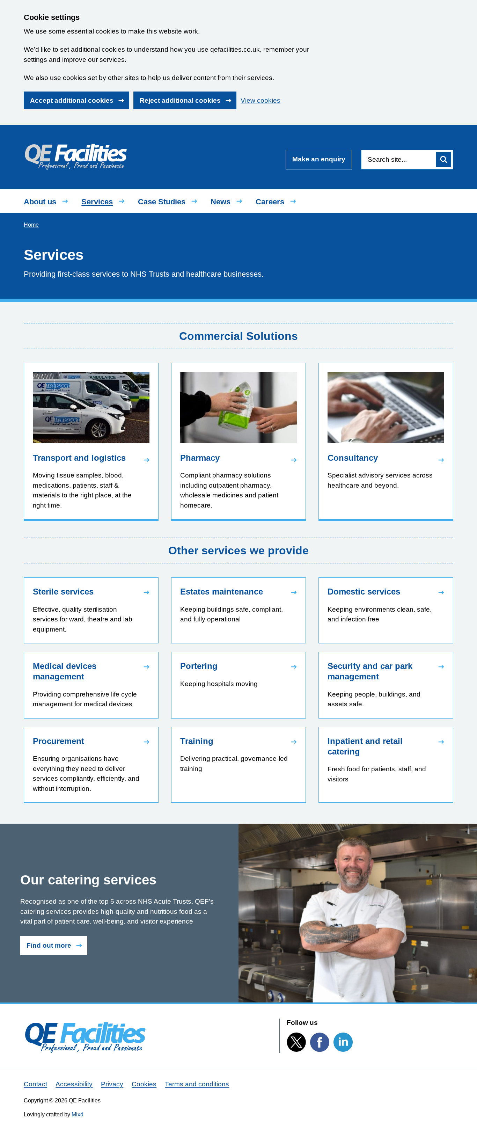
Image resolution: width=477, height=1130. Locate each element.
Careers (270, 201)
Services (97, 201)
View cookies (260, 100)
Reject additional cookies (180, 100)
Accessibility (74, 1084)
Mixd (77, 1114)
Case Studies (161, 201)
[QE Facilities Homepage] (75, 155)
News (220, 201)
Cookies (144, 1084)
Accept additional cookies (71, 100)
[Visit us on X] (296, 1042)
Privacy (112, 1084)
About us (40, 201)
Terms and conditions (197, 1084)
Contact (35, 1084)
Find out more (49, 945)
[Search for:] (397, 159)
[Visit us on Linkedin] (343, 1042)
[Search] (443, 159)
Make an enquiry (318, 159)
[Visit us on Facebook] (319, 1042)
